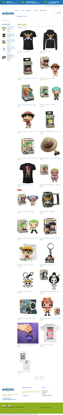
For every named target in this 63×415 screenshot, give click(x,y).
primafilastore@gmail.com (55, 5)
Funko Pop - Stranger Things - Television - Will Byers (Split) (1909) (11, 57)
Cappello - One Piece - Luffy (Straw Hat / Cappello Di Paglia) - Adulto (50, 158)
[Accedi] (57, 13)
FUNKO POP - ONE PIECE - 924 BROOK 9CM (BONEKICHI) (50, 291)
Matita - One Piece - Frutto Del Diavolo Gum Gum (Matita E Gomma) (11, 49)
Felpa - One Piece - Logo (45, 51)
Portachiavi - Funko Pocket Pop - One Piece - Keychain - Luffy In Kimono (27, 78)
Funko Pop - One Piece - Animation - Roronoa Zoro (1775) (27, 238)
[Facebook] (2, 6)
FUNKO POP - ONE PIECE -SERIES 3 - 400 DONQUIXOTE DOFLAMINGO (50, 184)
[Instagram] (6, 6)
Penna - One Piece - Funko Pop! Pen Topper (26, 104)
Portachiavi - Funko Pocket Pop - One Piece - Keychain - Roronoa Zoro (50, 131)
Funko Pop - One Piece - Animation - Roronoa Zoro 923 (27, 158)
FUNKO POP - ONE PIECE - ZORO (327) (48, 104)
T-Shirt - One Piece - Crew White (24, 371)
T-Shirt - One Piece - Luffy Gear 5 (47, 344)
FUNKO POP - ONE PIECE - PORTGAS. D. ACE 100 (50, 318)
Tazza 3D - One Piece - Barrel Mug (47, 211)
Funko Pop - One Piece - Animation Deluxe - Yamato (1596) (11, 41)
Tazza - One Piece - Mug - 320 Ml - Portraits (26, 318)
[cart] (60, 13)
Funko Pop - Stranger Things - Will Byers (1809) (11, 34)
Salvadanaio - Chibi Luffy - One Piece (25, 264)
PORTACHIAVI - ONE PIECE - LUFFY (47, 264)
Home (3, 20)
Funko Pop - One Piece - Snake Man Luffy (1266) (50, 238)
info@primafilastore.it (56, 407)
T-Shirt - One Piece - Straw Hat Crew (25, 184)
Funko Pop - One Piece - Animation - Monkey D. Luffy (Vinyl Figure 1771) (27, 131)
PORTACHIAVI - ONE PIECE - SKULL (25, 291)
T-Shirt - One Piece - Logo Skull (24, 51)
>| (43, 377)
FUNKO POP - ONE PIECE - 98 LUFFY (47, 78)
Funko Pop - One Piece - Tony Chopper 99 (26, 211)
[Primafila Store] (8, 13)
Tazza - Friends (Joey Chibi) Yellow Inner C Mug (10, 28)
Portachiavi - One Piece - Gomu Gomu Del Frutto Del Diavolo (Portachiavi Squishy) (27, 344)
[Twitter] (4, 6)
